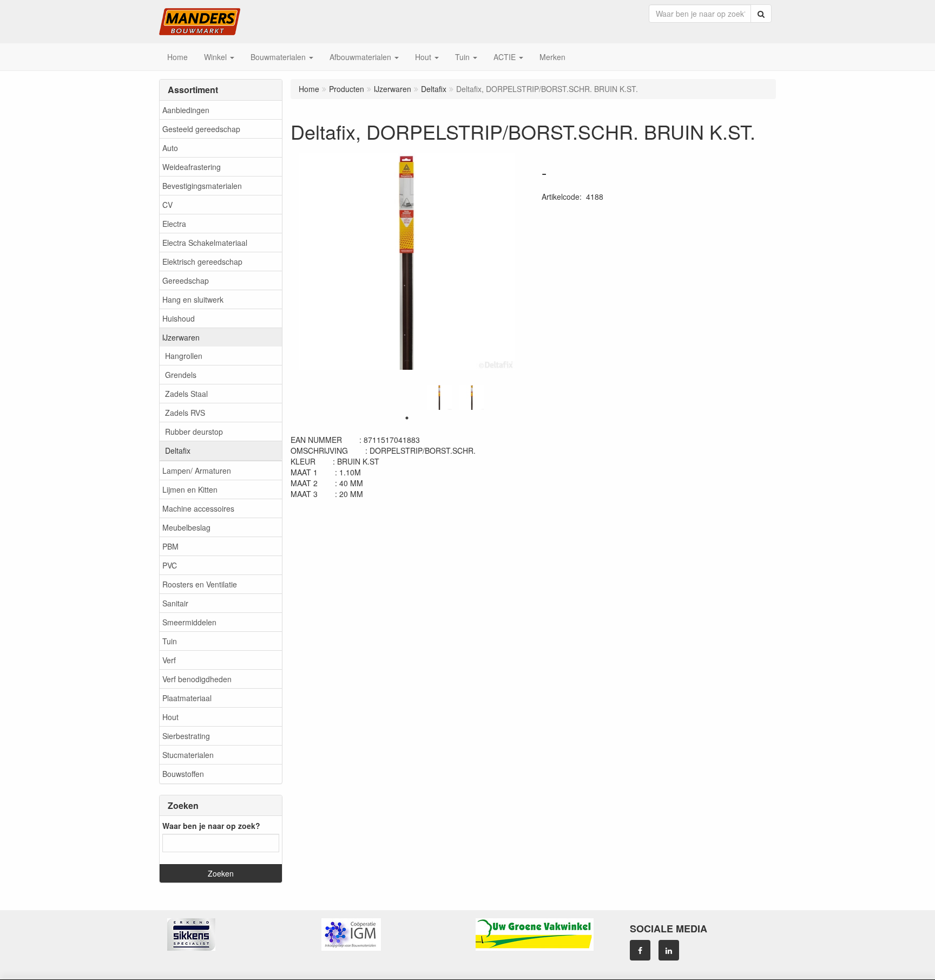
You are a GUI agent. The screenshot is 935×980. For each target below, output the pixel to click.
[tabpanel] (439, 397)
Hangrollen (183, 355)
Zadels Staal (186, 393)
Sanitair (175, 603)
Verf (169, 660)
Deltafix (177, 450)
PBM (170, 546)
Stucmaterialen (188, 754)
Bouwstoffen (183, 773)
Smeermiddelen (189, 622)
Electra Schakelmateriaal (204, 242)
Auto (170, 147)
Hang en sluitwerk (192, 299)
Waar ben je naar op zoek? (211, 825)
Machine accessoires (198, 508)
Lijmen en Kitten (190, 489)
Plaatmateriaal (187, 697)
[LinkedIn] (669, 950)
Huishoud (178, 318)
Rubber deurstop (194, 431)
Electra (174, 223)
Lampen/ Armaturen (196, 470)
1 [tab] (406, 418)
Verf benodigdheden (197, 679)
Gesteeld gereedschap (201, 128)
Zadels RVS (185, 412)
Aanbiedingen (185, 109)
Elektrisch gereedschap (202, 261)
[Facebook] (640, 950)
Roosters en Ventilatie (199, 584)
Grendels (180, 374)
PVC (169, 565)
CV (167, 204)
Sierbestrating (186, 735)
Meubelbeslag (186, 527)
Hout (170, 716)
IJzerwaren (181, 337)
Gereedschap (185, 280)
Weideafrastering (191, 166)
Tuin (169, 641)
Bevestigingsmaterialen (202, 185)
